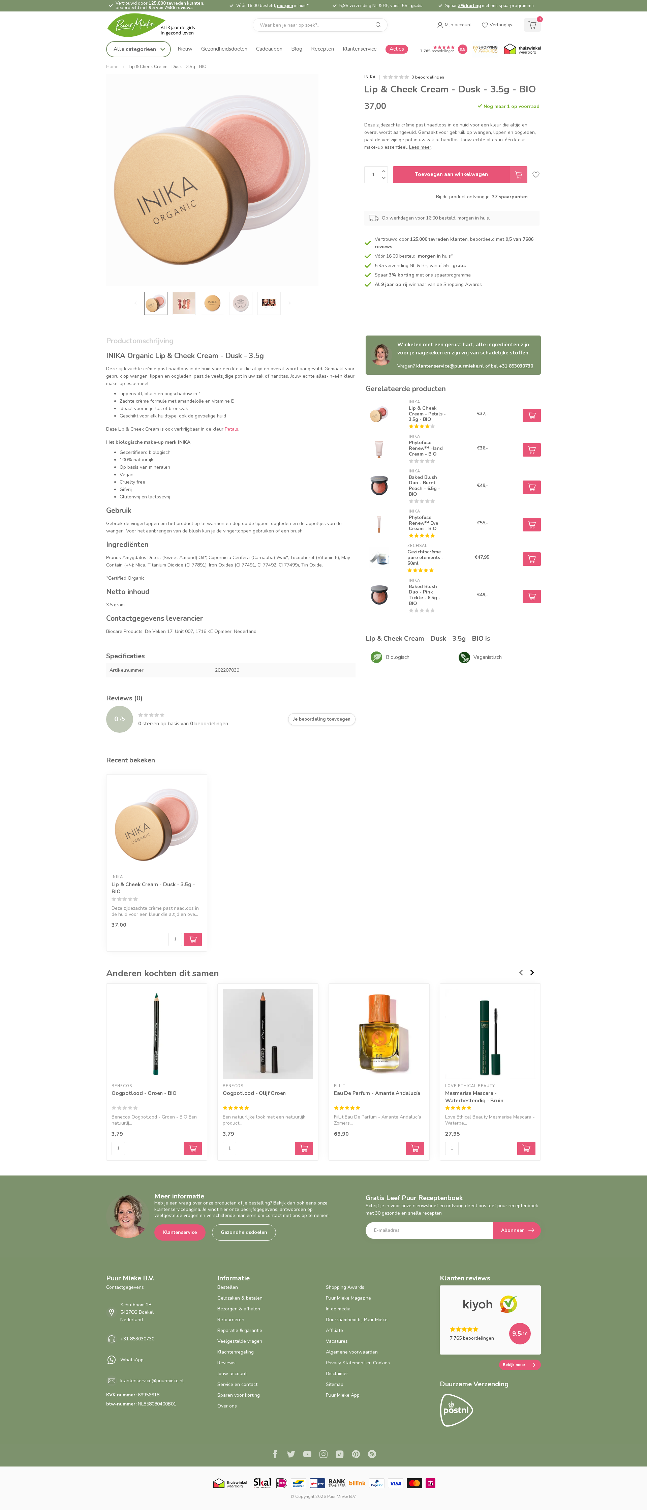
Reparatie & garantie (239, 1330)
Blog (296, 48)
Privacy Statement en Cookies (358, 1363)
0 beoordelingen (427, 77)
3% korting (469, 6)
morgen (285, 6)
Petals (231, 429)
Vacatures (337, 1341)
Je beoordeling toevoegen (321, 719)
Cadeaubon (269, 48)
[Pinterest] (356, 1455)
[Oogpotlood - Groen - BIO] (157, 1034)
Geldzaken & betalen (240, 1298)
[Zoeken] (378, 25)
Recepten (322, 48)
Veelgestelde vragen (239, 1341)
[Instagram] (323, 1455)
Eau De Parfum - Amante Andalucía (377, 1093)
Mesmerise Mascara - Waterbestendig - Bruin (474, 1097)
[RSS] (372, 1455)
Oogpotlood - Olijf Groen (254, 1093)
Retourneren (230, 1319)
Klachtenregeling (235, 1352)
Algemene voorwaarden (352, 1352)
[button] (454, 25)
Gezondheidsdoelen (224, 48)
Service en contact (237, 1384)
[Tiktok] (340, 1455)
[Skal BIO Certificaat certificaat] (262, 1483)
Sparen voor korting (238, 1395)
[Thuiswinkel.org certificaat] (522, 49)
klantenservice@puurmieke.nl (450, 366)
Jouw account (232, 1373)
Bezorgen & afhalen (238, 1309)
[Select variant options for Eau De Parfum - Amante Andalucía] (415, 1148)
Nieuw (185, 48)
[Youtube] (307, 1455)
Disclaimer (337, 1373)
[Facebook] (275, 1455)
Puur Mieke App (343, 1395)
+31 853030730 (516, 366)
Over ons (227, 1406)
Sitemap (334, 1384)
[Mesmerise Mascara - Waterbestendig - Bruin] (490, 1034)
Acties (397, 48)
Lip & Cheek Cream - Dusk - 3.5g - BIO (168, 67)
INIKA (370, 77)
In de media (338, 1309)
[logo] (156, 25)
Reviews (226, 1363)
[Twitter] (291, 1455)
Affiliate (334, 1330)
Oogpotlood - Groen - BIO (144, 1093)
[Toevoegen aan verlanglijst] (536, 174)
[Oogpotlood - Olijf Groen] (268, 1034)
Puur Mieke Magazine (348, 1298)
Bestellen (227, 1287)
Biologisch (397, 657)
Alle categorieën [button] (135, 49)
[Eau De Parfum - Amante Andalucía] (379, 1034)
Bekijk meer (514, 1364)
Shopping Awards (345, 1287)
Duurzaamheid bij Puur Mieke (357, 1319)
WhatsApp (132, 1360)
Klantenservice (360, 48)
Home (112, 67)
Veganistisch (487, 657)
